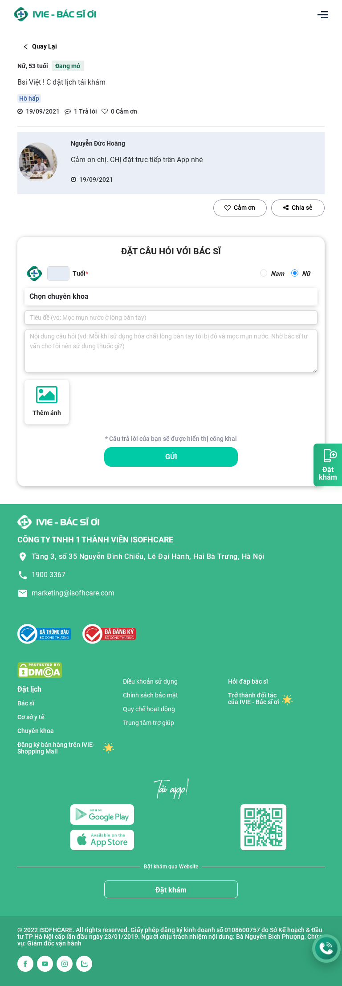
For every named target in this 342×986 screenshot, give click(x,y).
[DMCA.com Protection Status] (39, 669)
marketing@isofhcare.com (73, 593)
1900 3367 (48, 574)
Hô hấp (29, 98)
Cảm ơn (244, 207)
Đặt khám (171, 890)
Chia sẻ (302, 207)
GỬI (171, 456)
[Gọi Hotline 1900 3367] (326, 948)
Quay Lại (44, 46)
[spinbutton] (58, 273)
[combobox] (30, 296)
